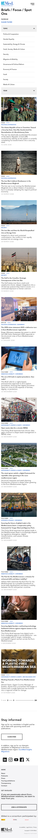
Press (3, 778)
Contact (4, 786)
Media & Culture (8, 84)
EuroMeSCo (21, 324)
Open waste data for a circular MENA (14, 428)
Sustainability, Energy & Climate (14, 44)
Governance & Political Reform (13, 64)
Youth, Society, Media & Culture (14, 49)
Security (6, 54)
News (3, 773)
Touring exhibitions (8, 781)
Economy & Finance (10, 69)
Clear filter (6, 22)
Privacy (35, 827)
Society (5, 79)
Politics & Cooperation (11, 34)
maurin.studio (33, 833)
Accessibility (22, 827)
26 (36, 700)
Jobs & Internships (19, 807)
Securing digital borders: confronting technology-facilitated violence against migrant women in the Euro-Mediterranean (18, 628)
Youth (5, 74)
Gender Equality (8, 39)
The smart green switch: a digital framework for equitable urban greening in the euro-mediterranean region (18, 476)
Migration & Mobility (10, 59)
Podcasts (4, 776)
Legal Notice (29, 827)
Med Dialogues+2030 (29, 677)
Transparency (6, 783)
